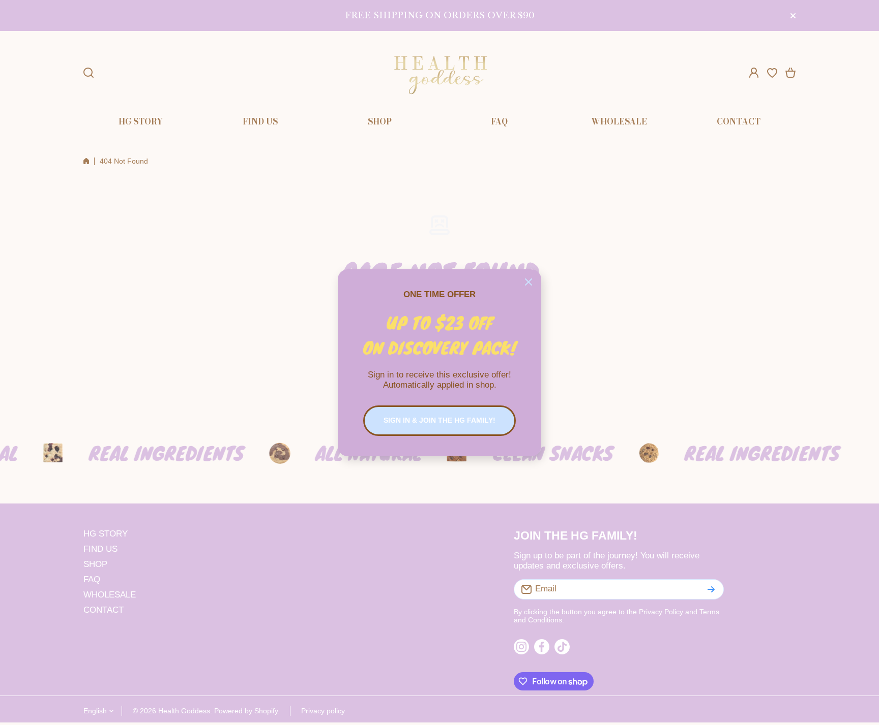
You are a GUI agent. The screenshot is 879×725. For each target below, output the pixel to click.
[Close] (528, 282)
